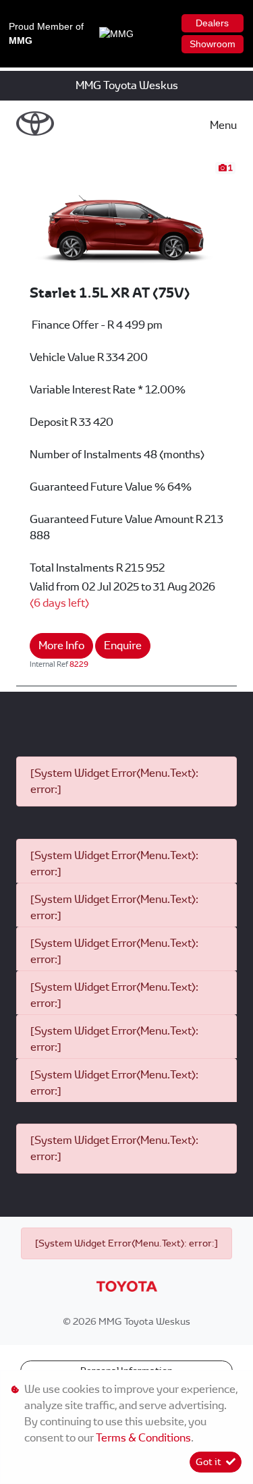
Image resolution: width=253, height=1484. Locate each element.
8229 (78, 664)
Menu (223, 125)
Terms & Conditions (143, 1438)
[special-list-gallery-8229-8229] (126, 222)
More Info (61, 645)
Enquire (123, 645)
